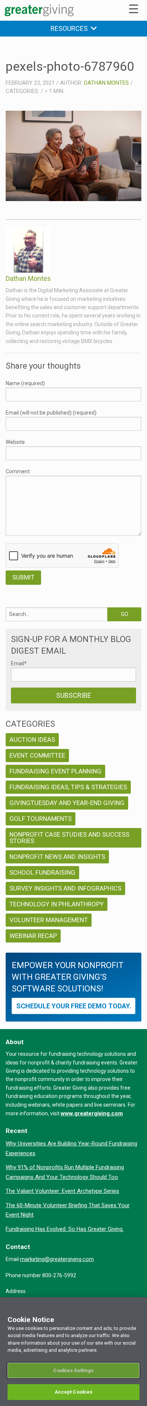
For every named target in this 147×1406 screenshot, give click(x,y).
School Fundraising (42, 872)
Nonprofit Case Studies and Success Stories (69, 838)
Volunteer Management (48, 920)
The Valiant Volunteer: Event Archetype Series (62, 1191)
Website (15, 442)
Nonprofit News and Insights (57, 856)
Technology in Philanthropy (56, 904)
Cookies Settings (73, 1370)
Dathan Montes (106, 82)
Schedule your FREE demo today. (73, 1006)
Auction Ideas (32, 739)
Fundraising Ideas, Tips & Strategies (68, 787)
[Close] (138, 1307)
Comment (18, 471)
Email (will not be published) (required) (51, 413)
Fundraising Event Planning (55, 771)
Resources (71, 28)
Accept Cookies (74, 1392)
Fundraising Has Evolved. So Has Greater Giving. (65, 1229)
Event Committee (37, 755)
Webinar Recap (33, 935)
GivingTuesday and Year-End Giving (66, 803)
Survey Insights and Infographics (65, 888)
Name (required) (25, 383)
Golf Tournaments (40, 818)
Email (19, 663)
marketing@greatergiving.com (57, 1259)
